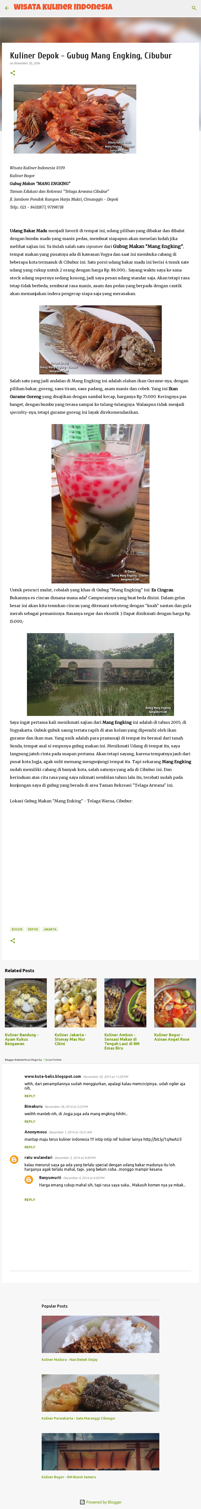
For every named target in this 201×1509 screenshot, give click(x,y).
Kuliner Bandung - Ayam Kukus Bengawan (22, 1039)
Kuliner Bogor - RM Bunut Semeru (69, 1477)
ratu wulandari (38, 1157)
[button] (13, 73)
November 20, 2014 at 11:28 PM (105, 1076)
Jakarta (50, 929)
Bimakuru (34, 1106)
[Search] (119, 8)
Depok (33, 929)
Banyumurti (50, 1177)
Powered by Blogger (103, 1502)
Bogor (17, 929)
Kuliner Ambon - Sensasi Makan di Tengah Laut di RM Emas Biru (121, 1041)
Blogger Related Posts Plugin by (23, 1059)
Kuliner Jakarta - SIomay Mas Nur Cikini (71, 1039)
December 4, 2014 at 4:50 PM (83, 1178)
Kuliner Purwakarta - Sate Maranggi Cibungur (78, 1418)
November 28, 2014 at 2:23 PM (66, 1106)
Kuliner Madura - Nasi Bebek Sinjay (70, 1360)
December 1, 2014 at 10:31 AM (70, 1132)
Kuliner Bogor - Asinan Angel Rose (171, 1037)
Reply (30, 1096)
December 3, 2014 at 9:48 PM (74, 1157)
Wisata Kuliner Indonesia (63, 8)
